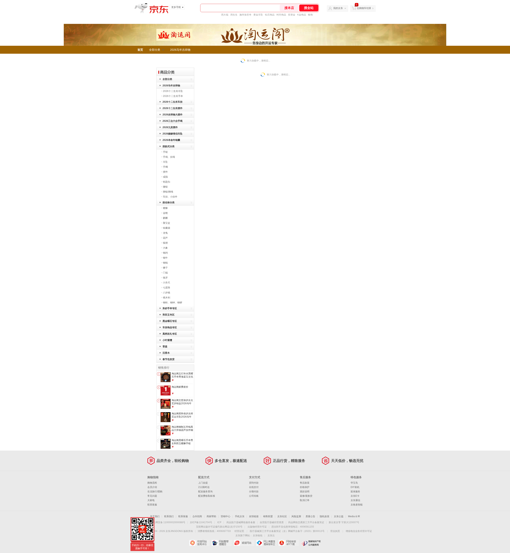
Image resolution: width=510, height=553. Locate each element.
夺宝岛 (354, 482)
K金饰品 (301, 14)
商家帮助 (211, 516)
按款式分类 (169, 146)
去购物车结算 (364, 8)
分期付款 (254, 491)
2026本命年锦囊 (171, 140)
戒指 (165, 176)
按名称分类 (169, 202)
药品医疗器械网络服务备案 (241, 522)
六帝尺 (166, 282)
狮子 (165, 267)
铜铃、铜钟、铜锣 (172, 302)
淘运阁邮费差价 (180, 387)
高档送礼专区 (170, 333)
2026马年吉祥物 (180, 49)
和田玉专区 (169, 314)
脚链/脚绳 (168, 191)
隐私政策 (324, 516)
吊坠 (165, 162)
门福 (165, 272)
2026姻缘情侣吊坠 (172, 133)
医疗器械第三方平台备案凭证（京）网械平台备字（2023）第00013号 (287, 531)
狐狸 (165, 242)
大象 (165, 247)
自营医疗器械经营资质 (272, 522)
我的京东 (338, 8)
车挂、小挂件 (170, 196)
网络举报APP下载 (288, 543)
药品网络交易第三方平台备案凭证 (306, 522)
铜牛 (165, 257)
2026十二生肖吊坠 (173, 91)
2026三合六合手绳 (172, 121)
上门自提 (203, 482)
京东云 (271, 535)
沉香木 (166, 352)
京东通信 (355, 500)
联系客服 (152, 504)
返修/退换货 (306, 496)
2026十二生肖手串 (173, 96)
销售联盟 (268, 516)
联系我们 (169, 516)
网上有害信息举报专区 (266, 543)
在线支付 (254, 487)
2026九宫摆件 (170, 127)
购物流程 (152, 482)
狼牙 (165, 277)
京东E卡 (355, 496)
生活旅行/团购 (154, 491)
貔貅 (165, 208)
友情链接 (254, 516)
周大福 (224, 14)
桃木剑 (166, 297)
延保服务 (355, 491)
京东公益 (338, 516)
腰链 (165, 186)
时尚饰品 (281, 14)
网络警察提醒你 (221, 543)
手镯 (165, 167)
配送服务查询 (205, 491)
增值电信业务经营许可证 (359, 531)
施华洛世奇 (245, 14)
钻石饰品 (270, 14)
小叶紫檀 (167, 340)
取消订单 (304, 500)
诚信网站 (244, 543)
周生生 (233, 14)
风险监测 (296, 516)
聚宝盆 (166, 223)
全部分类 (154, 49)
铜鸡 (165, 252)
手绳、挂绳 (169, 157)
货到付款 (254, 482)
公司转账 (254, 496)
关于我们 (155, 516)
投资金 (291, 14)
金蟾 (165, 213)
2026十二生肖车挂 (172, 101)
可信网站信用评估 (199, 543)
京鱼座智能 (357, 504)
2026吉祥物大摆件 (172, 114)
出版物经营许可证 (257, 526)
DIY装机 (355, 487)
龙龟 (165, 233)
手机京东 (239, 516)
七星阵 (166, 287)
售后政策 (304, 482)
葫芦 (165, 238)
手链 (165, 152)
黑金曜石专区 (170, 321)
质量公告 (310, 516)
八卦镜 (166, 292)
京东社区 (282, 516)
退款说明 (304, 491)
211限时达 (204, 487)
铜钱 (165, 262)
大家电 (151, 500)
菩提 (165, 346)
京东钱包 (257, 535)
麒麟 (165, 218)
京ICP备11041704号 (201, 522)
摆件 (165, 171)
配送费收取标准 (206, 496)
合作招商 (197, 516)
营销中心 (225, 516)
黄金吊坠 (258, 14)
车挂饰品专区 (170, 327)
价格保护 (304, 487)
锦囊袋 (166, 228)
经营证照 (239, 531)
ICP (219, 522)
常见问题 (152, 496)
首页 (140, 49)
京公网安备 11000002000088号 (168, 522)
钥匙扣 (166, 181)
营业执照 (335, 531)
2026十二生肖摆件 (172, 108)
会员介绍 (152, 487)
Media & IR (354, 516)
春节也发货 (169, 359)
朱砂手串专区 (170, 308)
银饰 (310, 14)
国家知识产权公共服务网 (311, 543)
